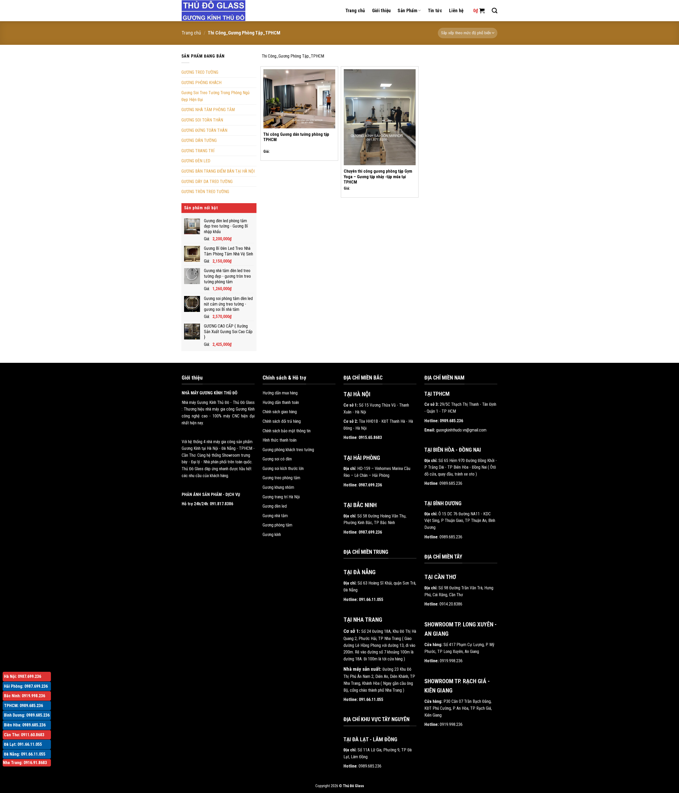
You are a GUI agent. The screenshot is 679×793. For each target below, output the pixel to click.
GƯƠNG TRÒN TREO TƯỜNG (205, 191)
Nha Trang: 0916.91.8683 (25, 762)
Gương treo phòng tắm (281, 477)
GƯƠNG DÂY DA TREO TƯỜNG (207, 181)
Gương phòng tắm (277, 525)
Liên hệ (456, 10)
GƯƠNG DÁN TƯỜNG (199, 140)
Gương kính (272, 534)
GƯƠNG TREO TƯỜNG (199, 72)
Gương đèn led (275, 506)
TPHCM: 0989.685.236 (23, 705)
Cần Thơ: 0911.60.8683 (24, 734)
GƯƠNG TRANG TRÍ (197, 150)
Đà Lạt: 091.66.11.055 (23, 744)
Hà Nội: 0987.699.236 (22, 676)
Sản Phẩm (407, 10)
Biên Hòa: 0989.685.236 (25, 724)
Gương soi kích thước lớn (283, 468)
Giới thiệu (381, 10)
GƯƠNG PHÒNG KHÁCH (201, 82)
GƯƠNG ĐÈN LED (195, 160)
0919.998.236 (451, 660)
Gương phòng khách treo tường (288, 449)
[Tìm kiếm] (494, 10)
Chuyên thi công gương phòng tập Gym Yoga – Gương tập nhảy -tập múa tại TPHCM (378, 177)
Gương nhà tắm (275, 515)
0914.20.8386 (450, 604)
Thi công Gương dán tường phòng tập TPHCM (296, 137)
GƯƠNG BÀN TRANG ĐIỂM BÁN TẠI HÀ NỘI (218, 171)
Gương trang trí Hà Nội (281, 496)
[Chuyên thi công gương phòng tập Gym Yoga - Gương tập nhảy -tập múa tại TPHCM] (380, 117)
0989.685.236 (370, 766)
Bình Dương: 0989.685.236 (27, 715)
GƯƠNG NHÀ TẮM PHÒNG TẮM (208, 109)
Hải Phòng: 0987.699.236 (26, 686)
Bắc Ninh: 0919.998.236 (24, 695)
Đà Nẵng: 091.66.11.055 (24, 754)
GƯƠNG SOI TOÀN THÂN (202, 120)
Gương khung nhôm (278, 487)
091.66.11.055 (371, 599)
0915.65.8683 (370, 437)
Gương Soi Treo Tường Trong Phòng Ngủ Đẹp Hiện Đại (215, 96)
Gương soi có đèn (277, 458)
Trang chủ (355, 10)
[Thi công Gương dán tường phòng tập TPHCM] (299, 98)
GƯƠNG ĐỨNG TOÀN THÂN (204, 130)
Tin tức (435, 10)
